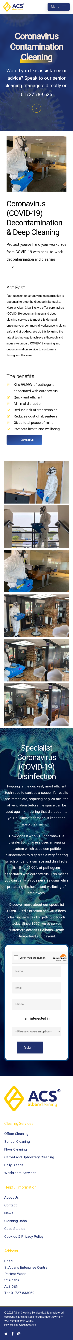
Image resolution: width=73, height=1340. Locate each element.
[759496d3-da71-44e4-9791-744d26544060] (36, 615)
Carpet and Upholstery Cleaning (29, 1157)
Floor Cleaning (15, 1149)
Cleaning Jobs (15, 1221)
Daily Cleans (13, 1165)
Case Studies (14, 1228)
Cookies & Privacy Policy (23, 1236)
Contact (10, 1205)
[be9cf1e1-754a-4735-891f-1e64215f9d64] (36, 704)
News (8, 1213)
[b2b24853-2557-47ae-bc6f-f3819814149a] (36, 526)
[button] (59, 7)
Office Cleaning (16, 1133)
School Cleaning (17, 1141)
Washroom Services (20, 1173)
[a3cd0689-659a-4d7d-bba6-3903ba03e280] (36, 660)
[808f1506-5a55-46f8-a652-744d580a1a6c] (36, 571)
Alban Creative (27, 1325)
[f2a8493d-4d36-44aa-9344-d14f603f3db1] (36, 482)
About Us (11, 1197)
